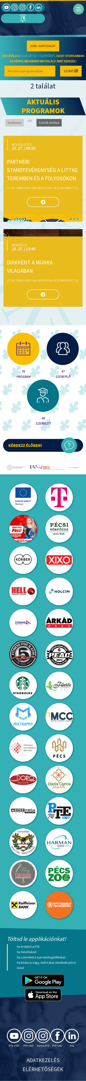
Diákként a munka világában (30, 266)
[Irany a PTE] (22, 7)
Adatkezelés (43, 1060)
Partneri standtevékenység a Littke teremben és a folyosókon (42, 170)
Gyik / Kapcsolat (43, 46)
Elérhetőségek (43, 1069)
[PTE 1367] (14, 7)
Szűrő (69, 71)
